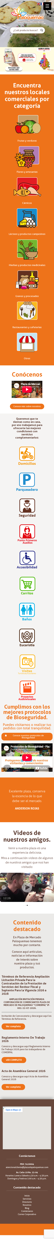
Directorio (27, 1202)
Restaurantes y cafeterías (27, 327)
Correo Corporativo (27, 1214)
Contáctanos (27, 1211)
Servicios (27, 1199)
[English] (39, 3)
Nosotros (27, 1205)
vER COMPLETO (14, 1060)
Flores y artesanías (27, 171)
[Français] (42, 3)
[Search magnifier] (42, 30)
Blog (27, 1208)
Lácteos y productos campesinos (27, 234)
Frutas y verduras (27, 140)
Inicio (27, 1196)
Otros (27, 358)
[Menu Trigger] (47, 6)
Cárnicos (27, 203)
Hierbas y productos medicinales (27, 265)
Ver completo (13, 1026)
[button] (3, 887)
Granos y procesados (27, 296)
